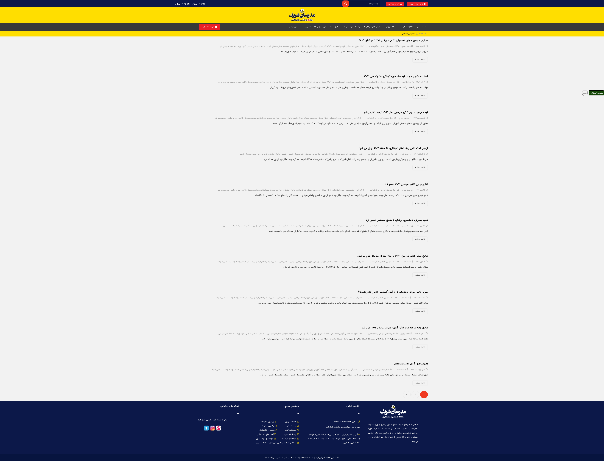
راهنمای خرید (290, 426)
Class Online (400, 369)
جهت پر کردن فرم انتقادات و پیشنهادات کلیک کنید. (343, 427)
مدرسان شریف (223, 46)
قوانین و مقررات (268, 426)
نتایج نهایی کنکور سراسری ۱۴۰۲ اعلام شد (406, 184)
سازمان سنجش (252, 46)
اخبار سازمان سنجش (291, 46)
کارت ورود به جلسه (238, 46)
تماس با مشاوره (596, 93)
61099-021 (347, 421)
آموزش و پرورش (319, 46)
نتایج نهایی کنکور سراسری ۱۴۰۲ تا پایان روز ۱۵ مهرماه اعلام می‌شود (392, 256)
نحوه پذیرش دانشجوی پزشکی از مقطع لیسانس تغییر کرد (397, 220)
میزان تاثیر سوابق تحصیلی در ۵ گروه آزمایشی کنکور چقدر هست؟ (393, 292)
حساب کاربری (290, 421)
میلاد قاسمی (406, 82)
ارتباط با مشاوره (289, 434)
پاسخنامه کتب (290, 430)
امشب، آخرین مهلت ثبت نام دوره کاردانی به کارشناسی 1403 (396, 76)
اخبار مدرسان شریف (274, 46)
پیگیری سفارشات (267, 421)
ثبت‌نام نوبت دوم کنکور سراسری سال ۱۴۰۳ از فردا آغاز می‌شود (395, 112)
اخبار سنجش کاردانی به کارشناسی (382, 46)
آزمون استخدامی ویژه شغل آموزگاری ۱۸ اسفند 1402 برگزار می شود (393, 148)
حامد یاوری (406, 46)
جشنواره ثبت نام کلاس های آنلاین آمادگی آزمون (276, 442)
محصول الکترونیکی (266, 430)
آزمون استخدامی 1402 (336, 46)
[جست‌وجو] (345, 3)
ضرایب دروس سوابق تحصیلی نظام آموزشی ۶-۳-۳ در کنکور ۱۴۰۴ (393, 40)
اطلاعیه (262, 46)
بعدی (407, 394)
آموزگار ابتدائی (306, 46)
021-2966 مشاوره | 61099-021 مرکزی (190, 4)
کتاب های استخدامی (265, 434)
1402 (362, 46)
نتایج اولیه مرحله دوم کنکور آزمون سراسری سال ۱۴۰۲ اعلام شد (395, 328)
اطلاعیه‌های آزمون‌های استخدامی (410, 364)
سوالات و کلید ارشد (288, 438)
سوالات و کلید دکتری (264, 438)
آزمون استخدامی (352, 46)
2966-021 (337, 421)
